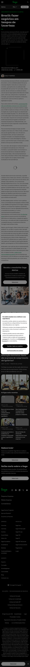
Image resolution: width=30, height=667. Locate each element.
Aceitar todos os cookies (15, 346)
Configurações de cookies (15, 350)
